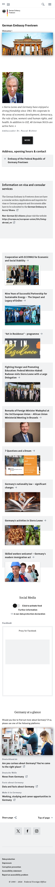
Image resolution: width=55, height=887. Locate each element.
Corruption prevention (11, 867)
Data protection (8, 859)
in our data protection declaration (29, 614)
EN (8, 4)
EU (16, 215)
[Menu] (50, 4)
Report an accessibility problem (15, 875)
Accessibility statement (12, 871)
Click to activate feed (32, 605)
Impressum (7, 863)
